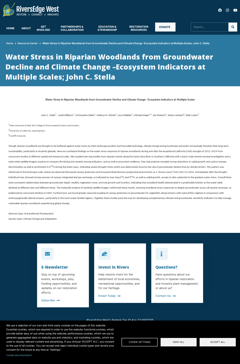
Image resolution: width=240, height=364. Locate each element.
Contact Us (163, 295)
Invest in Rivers (113, 267)
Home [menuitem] (10, 28)
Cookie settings (139, 342)
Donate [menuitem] (164, 27)
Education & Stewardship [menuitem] (107, 28)
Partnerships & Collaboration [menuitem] (72, 28)
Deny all (178, 342)
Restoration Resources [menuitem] (138, 28)
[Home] (31, 9)
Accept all (217, 342)
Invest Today (107, 295)
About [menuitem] (26, 28)
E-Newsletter (54, 267)
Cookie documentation (19, 355)
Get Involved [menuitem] (43, 28)
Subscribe (48, 300)
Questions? (166, 267)
